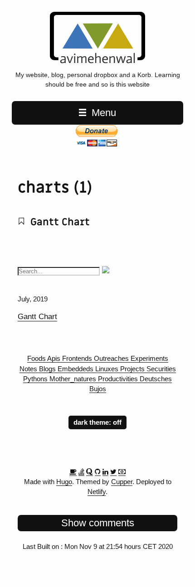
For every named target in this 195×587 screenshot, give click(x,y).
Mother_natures (73, 379)
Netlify (97, 491)
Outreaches (112, 358)
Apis (54, 358)
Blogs (48, 369)
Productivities (119, 379)
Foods (37, 358)
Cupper (121, 481)
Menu (102, 112)
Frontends (78, 358)
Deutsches (156, 379)
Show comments (97, 523)
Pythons (36, 379)
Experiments (149, 358)
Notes (29, 369)
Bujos (97, 389)
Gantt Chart (59, 222)
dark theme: (93, 422)
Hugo (64, 481)
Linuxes (107, 369)
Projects (133, 369)
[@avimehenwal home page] (97, 61)
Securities (161, 369)
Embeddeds (76, 369)
